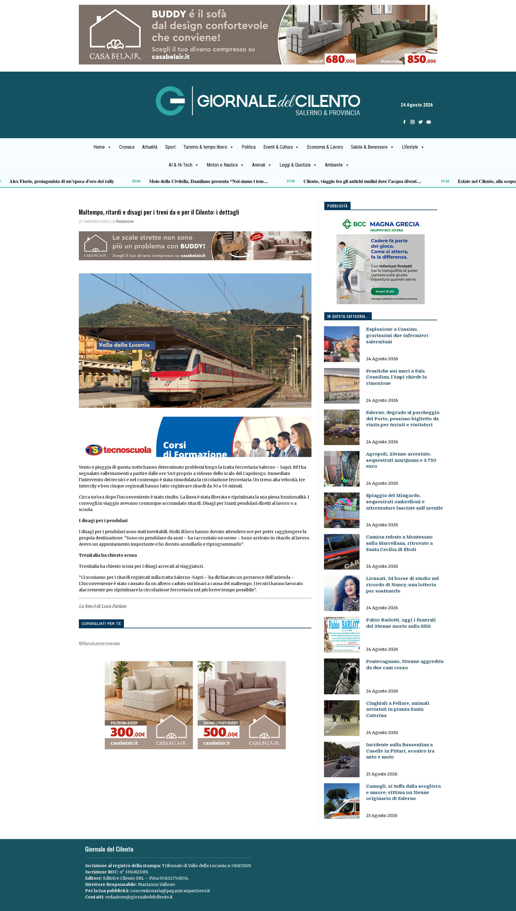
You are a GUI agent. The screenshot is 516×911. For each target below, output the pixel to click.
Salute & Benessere (369, 147)
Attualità (149, 147)
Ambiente (334, 165)
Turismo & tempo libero (205, 147)
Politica (249, 147)
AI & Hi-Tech (180, 165)
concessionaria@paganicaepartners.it (170, 890)
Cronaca (126, 147)
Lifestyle (410, 147)
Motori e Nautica (222, 165)
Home (99, 147)
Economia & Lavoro (325, 147)
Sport (170, 147)
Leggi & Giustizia (295, 165)
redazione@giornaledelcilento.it (139, 897)
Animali (258, 165)
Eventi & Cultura (278, 147)
